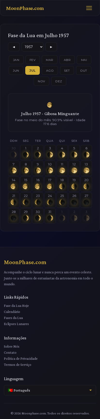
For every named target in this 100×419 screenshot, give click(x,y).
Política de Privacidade (21, 358)
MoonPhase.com (25, 8)
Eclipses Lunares (16, 324)
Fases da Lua (13, 318)
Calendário (12, 312)
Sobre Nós (11, 346)
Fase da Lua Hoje (16, 305)
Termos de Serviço (17, 364)
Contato (10, 352)
